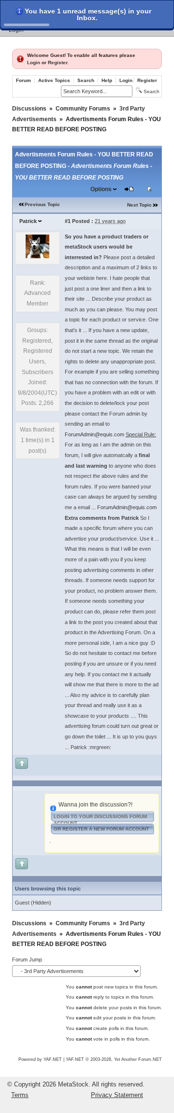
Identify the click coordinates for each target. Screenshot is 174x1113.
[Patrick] (37, 256)
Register (57, 62)
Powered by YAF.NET (40, 1059)
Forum (23, 80)
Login (16, 30)
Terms (20, 1095)
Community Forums (83, 108)
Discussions (29, 108)
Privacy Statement (117, 1095)
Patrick (28, 221)
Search (85, 80)
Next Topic (139, 205)
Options (101, 189)
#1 (68, 221)
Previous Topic (42, 204)
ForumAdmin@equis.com (94, 434)
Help (107, 80)
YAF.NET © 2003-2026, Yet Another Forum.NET (114, 1059)
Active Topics (54, 80)
